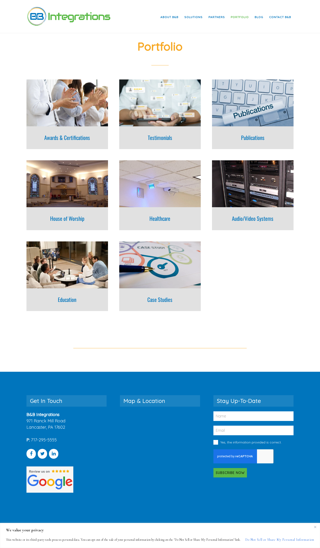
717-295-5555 (44, 440)
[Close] (315, 527)
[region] (160, 535)
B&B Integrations (68, 16)
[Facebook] (31, 454)
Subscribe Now (230, 473)
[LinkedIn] (53, 454)
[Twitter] (42, 454)
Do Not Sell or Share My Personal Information (279, 540)
